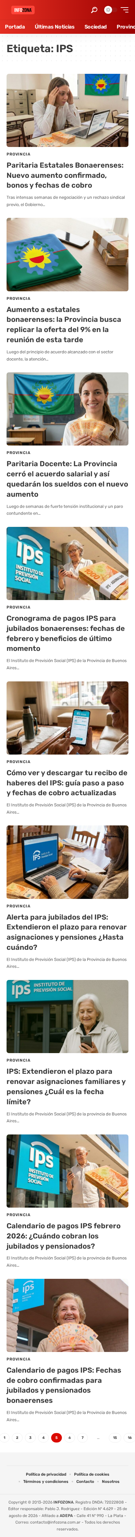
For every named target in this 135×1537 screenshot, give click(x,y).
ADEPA (66, 1515)
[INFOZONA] (23, 10)
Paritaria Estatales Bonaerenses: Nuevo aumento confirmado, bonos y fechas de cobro (65, 175)
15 (115, 1438)
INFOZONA (63, 1502)
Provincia (18, 154)
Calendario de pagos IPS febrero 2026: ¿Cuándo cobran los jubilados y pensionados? (64, 1236)
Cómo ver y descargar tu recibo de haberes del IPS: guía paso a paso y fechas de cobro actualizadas (67, 783)
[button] (94, 10)
